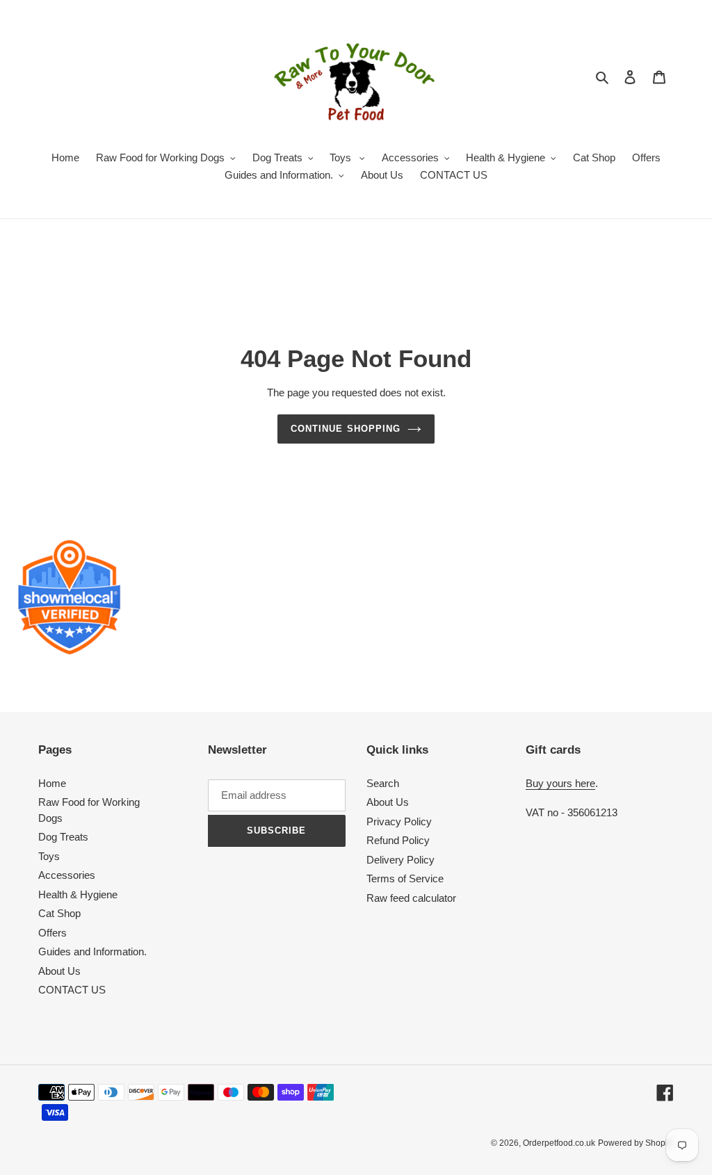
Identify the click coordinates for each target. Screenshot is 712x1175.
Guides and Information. (92, 951)
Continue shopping (345, 428)
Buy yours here (560, 783)
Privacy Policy (399, 821)
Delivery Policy (400, 860)
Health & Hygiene (78, 894)
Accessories (66, 875)
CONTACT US (72, 990)
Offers (52, 933)
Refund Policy (398, 840)
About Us (59, 971)
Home (52, 783)
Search (382, 783)
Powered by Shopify (636, 1143)
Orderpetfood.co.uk (559, 1143)
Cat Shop (59, 913)
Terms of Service (405, 878)
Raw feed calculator (411, 898)
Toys (49, 856)
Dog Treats (63, 837)
